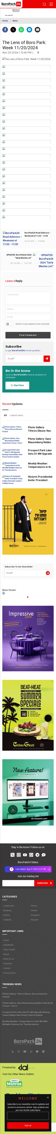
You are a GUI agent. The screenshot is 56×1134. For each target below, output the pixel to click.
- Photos (33, 906)
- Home (5, 940)
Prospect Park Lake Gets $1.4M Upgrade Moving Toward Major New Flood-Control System (26, 1013)
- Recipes (34, 920)
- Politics (6, 915)
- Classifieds (7, 945)
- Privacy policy (9, 973)
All (5, 415)
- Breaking (6, 910)
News (15, 21)
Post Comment (28, 335)
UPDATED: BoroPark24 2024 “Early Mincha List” (18, 256)
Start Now (18, 385)
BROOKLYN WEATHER (26, 13)
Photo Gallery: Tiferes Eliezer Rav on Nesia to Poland (39, 431)
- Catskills (6, 920)
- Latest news (8, 906)
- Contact (6, 968)
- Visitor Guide (8, 949)
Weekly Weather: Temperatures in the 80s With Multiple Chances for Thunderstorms (24, 1022)
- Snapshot (35, 915)
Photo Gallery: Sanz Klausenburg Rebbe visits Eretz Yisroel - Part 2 (27, 1004)
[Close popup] (47, 1097)
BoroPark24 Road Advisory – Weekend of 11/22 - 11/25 (38, 234)
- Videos (33, 910)
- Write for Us (8, 959)
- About (5, 954)
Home (5, 21)
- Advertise (7, 963)
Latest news (16, 415)
